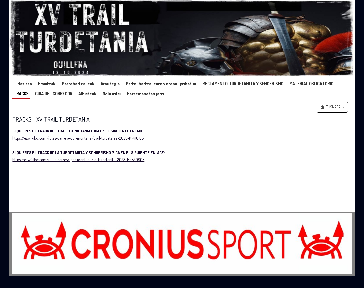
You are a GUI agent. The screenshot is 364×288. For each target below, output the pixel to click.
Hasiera (24, 83)
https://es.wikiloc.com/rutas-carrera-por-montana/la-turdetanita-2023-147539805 (78, 159)
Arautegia (110, 83)
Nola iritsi (112, 93)
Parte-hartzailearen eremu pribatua (161, 83)
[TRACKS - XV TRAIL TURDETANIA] (182, 38)
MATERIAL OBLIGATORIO (311, 83)
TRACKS (21, 93)
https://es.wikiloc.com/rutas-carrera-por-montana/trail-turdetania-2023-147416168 (78, 138)
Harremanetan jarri (145, 93)
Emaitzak (47, 83)
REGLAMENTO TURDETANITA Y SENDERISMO (242, 83)
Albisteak (87, 93)
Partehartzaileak (78, 83)
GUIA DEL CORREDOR (54, 93)
